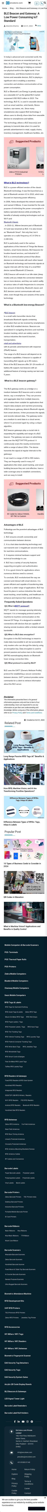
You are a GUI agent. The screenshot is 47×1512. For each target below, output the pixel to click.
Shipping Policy (27, 1475)
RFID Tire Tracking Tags (13, 1032)
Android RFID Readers (12, 1105)
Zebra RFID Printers (12, 1318)
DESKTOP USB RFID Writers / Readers (18, 1095)
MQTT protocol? (22, 606)
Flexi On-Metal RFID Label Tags (16, 1062)
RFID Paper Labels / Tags (14, 1022)
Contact (27, 1493)
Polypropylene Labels (12, 1178)
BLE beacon (10, 313)
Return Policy (29, 1469)
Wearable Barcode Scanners (15, 1254)
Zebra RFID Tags (31, 1012)
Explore (15, 1474)
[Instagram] (28, 1421)
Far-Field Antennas (28, 1124)
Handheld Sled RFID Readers (15, 1110)
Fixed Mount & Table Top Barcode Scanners (20, 1269)
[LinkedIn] (19, 1421)
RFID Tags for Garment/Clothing (16, 1007)
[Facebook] (15, 1421)
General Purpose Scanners (14, 1279)
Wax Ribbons (22, 1231)
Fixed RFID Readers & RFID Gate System (19, 1080)
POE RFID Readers (27, 1100)
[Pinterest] (32, 1421)
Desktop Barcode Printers (14, 1202)
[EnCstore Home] (14, 3)
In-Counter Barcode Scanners (15, 1274)
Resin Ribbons (10, 1231)
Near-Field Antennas (12, 1129)
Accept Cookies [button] (36, 1509)
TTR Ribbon (25, 1236)
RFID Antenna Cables (12, 1154)
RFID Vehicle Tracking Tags (14, 1037)
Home (4, 8)
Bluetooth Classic (11, 222)
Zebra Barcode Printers (13, 1197)
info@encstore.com (24, 1452)
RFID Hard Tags (33, 1027)
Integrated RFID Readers (13, 1090)
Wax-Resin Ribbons (12, 1236)
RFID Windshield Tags (12, 1052)
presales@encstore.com (26, 1457)
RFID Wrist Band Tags (12, 1047)
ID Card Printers (10, 1217)
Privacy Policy (17, 713)
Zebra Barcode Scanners (13, 1259)
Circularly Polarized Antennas (15, 1144)
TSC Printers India (30, 1197)
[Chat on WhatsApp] (37, 3)
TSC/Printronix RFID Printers (15, 1313)
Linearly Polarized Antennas (15, 1139)
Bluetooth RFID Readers (31, 1105)
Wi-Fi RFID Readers (11, 1100)
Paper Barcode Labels (12, 1173)
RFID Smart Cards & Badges (15, 1057)
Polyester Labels (28, 1173)
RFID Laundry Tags (33, 1037)
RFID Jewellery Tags (30, 1047)
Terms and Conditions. (34, 713)
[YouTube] (23, 1421)
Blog (12, 8)
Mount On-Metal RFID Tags (14, 1017)
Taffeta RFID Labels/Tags (14, 1067)
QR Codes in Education (14, 897)
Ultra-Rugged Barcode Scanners (16, 1284)
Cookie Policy (14, 1492)
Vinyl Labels (9, 1183)
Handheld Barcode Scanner (14, 1264)
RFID (39, 26)
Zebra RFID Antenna (12, 1124)
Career (27, 1488)
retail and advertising (12, 343)
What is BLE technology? (16, 183)
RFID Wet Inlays (31, 1017)
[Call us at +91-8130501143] (42, 3)
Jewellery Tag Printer (28, 1318)
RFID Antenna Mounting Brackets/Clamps (19, 1149)
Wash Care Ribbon (11, 1241)
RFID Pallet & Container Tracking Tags (18, 1042)
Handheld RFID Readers (13, 1085)
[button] (3, 3)
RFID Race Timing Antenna (14, 1134)
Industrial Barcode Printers (14, 1207)
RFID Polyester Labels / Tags (15, 1027)
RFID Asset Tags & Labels (14, 1012)
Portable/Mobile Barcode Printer (16, 1212)
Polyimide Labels (29, 1178)
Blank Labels (20, 1183)
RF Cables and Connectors (14, 1159)
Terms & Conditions (28, 1482)
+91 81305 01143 (23, 1462)
